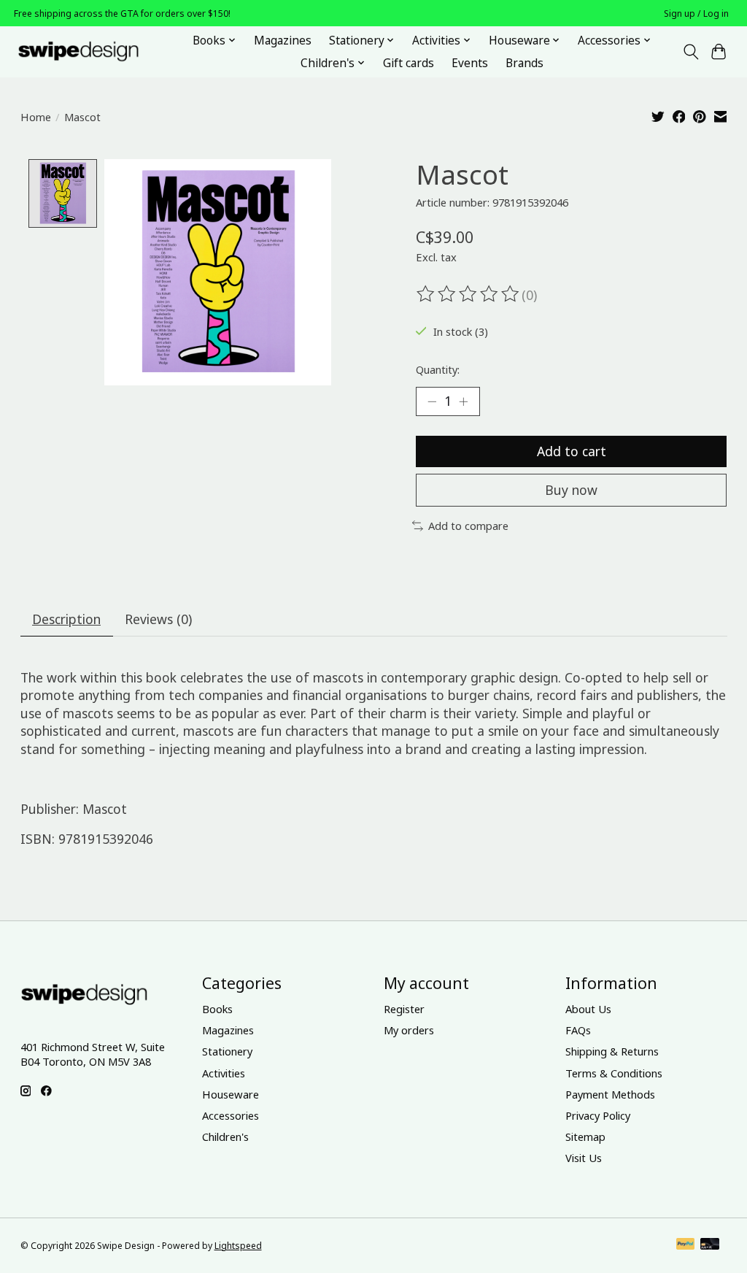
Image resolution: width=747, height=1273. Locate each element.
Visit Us (583, 1157)
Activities (223, 1073)
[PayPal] (685, 1245)
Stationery (227, 1051)
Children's (225, 1136)
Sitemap (585, 1136)
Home (35, 116)
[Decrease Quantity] (432, 401)
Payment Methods (610, 1094)
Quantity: (438, 369)
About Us (588, 1008)
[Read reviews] (469, 294)
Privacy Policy (597, 1115)
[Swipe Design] (94, 51)
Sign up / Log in (696, 13)
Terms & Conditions (613, 1073)
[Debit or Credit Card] (709, 1245)
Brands (524, 63)
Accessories (230, 1115)
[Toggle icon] (690, 52)
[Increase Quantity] (463, 401)
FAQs (578, 1030)
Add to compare (468, 525)
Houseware (230, 1094)
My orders (409, 1030)
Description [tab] (66, 619)
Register (404, 1008)
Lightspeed (238, 1245)
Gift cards (408, 63)
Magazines (282, 40)
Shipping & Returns (612, 1051)
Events (470, 63)
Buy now (571, 490)
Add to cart (571, 451)
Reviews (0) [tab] (158, 619)
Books (217, 1008)
